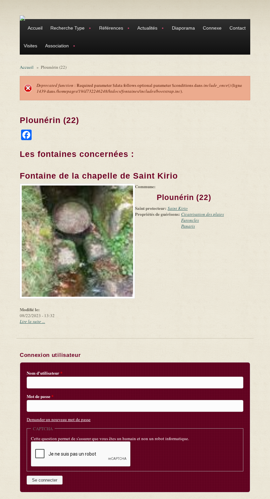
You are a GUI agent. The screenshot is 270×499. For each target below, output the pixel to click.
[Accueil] (22, 18)
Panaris (188, 226)
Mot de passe (40, 396)
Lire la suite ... (32, 321)
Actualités (145, 28)
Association (55, 46)
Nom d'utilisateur (45, 373)
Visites (30, 45)
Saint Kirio (178, 208)
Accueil (35, 28)
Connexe (212, 28)
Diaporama (183, 28)
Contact (238, 28)
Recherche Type (65, 28)
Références (109, 28)
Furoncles (190, 220)
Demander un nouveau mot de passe (59, 419)
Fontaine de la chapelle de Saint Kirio (99, 175)
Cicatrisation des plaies (202, 214)
